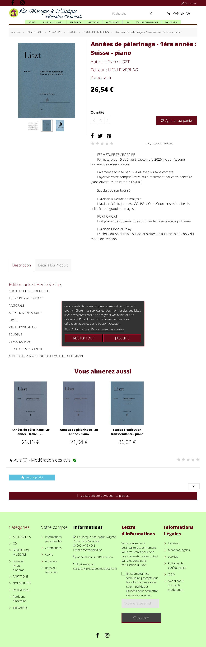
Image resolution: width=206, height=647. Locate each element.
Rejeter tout (83, 338)
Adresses (51, 561)
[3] (102, 143)
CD (15, 543)
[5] (112, 143)
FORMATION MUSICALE (21, 552)
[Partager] (92, 136)
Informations (88, 527)
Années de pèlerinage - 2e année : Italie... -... (31, 432)
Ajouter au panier (176, 120)
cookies (173, 557)
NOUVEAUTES (22, 583)
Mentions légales (179, 550)
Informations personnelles (53, 539)
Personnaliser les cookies (107, 329)
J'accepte (122, 338)
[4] (107, 143)
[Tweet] (100, 136)
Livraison (174, 543)
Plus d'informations (76, 329)
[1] (93, 143)
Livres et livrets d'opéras (18, 565)
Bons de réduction (51, 570)
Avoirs (49, 555)
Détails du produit (53, 265)
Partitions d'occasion (20, 599)
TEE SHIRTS (20, 608)
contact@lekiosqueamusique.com (95, 569)
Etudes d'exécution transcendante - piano (127, 432)
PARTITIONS (20, 576)
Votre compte (54, 527)
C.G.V (171, 574)
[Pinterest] (109, 136)
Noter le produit (32, 477)
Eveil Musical (21, 590)
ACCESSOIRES (22, 537)
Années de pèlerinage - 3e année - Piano (79, 432)
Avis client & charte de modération (176, 585)
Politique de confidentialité (177, 565)
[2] (97, 143)
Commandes (53, 548)
